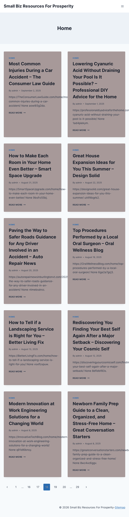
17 (37, 487)
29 (77, 487)
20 (64, 487)
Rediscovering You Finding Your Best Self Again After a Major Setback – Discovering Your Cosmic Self (96, 336)
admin (15, 90)
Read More (17, 112)
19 (55, 487)
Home (12, 58)
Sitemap (120, 507)
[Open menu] (122, 6)
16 (29, 487)
